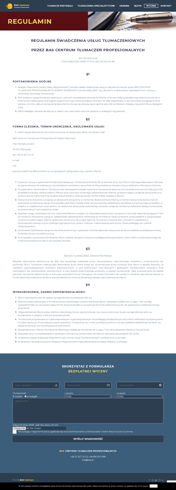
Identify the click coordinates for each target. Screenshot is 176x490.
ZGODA (154, 486)
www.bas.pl (29, 107)
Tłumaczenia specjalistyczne (96, 6)
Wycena (151, 6)
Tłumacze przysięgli (60, 6)
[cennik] (159, 480)
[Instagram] (153, 480)
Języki (138, 6)
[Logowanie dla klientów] (163, 480)
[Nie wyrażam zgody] (172, 486)
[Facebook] (149, 480)
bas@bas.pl (25, 160)
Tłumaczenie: (19, 393)
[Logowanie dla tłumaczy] (156, 480)
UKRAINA (124, 6)
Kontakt (166, 6)
